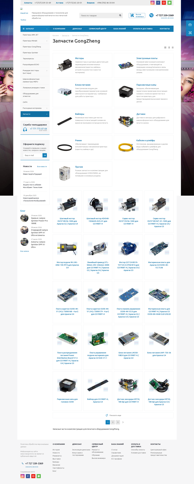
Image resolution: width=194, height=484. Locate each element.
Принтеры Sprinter (30, 52)
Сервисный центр (97, 29)
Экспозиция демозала (81, 450)
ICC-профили (116, 459)
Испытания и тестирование (78, 454)
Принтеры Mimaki (30, 41)
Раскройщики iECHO (31, 64)
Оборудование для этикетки (30, 95)
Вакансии (56, 465)
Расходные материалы (32, 108)
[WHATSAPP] (169, 3)
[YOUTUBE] (164, 3)
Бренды (56, 462)
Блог (54, 471)
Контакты (165, 29)
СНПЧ (25, 102)
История (56, 450)
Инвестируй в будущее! (32, 174)
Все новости (42, 166)
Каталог (30, 29)
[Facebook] (158, 3)
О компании (59, 29)
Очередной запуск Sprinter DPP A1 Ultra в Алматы (39, 232)
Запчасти (26, 114)
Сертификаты (58, 468)
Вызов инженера (98, 458)
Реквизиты (57, 456)
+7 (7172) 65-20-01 (74, 3)
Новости (56, 453)
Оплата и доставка (142, 29)
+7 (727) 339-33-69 (43, 3)
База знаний (119, 29)
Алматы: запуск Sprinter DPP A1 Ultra (38, 244)
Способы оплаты (138, 450)
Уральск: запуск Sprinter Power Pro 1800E (39, 220)
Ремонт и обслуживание (97, 451)
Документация (117, 456)
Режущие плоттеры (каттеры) (31, 71)
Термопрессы (28, 58)
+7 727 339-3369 (165, 15)
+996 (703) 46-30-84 (105, 3)
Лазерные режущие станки (34, 88)
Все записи (24, 251)
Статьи (114, 450)
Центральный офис (158, 450)
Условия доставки (138, 453)
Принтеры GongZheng (32, 47)
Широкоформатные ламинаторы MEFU (31, 80)
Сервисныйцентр (97, 445)
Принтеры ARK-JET (30, 35)
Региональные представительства (159, 454)
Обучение (96, 455)
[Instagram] (152, 3)
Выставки (57, 459)
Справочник (116, 453)
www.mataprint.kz (27, 454)
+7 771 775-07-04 (38, 128)
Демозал (77, 29)
